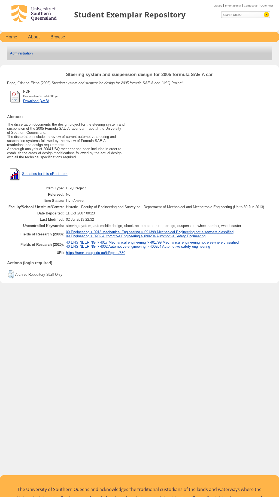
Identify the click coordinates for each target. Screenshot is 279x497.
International (233, 5)
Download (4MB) (36, 101)
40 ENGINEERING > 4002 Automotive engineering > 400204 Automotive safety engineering (138, 246)
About (34, 37)
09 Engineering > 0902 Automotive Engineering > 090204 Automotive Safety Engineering (135, 236)
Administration (21, 53)
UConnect (266, 5)
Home (11, 37)
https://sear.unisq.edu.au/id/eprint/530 (95, 253)
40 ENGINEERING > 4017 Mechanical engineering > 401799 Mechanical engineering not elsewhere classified (152, 242)
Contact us (250, 5)
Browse (57, 37)
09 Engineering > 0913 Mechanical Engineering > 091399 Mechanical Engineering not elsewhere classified (149, 232)
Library (218, 5)
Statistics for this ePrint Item (45, 174)
